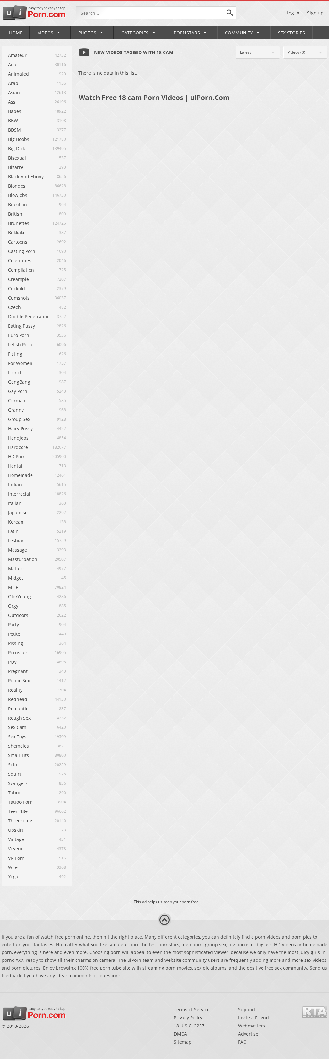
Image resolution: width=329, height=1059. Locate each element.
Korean (15, 522)
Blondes (16, 186)
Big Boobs (18, 139)
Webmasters (251, 1026)
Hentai (15, 466)
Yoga (13, 877)
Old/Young (19, 597)
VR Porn (16, 858)
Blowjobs (17, 195)
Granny (16, 410)
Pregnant (18, 671)
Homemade (20, 475)
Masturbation (22, 559)
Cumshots (19, 298)
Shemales (18, 746)
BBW (13, 120)
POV (12, 662)
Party (13, 625)
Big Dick (16, 148)
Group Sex (19, 419)
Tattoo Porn (20, 802)
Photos (87, 33)
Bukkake (17, 233)
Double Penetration (29, 317)
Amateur (17, 55)
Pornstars (187, 33)
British (15, 214)
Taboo (14, 793)
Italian (15, 503)
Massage (17, 550)
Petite (14, 634)
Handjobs (18, 438)
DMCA (180, 1034)
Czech (14, 307)
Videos (45, 33)
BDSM (14, 130)
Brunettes (18, 223)
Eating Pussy (21, 326)
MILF (13, 587)
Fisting (15, 354)
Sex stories (291, 33)
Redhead (17, 699)
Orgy (13, 606)
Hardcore (18, 447)
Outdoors (18, 615)
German (16, 401)
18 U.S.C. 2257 (189, 1026)
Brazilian (17, 204)
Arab (13, 83)
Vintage (16, 839)
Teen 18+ (18, 811)
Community (239, 33)
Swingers (18, 783)
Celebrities (19, 261)
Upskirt (15, 830)
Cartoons (17, 242)
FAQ (242, 1042)
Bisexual (17, 158)
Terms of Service (191, 1010)
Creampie (18, 279)
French (15, 373)
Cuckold (16, 289)
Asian (14, 92)
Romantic (18, 709)
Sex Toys (17, 737)
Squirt (14, 774)
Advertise (248, 1034)
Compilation (21, 270)
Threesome (20, 821)
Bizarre (15, 167)
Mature (16, 569)
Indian (15, 485)
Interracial (19, 494)
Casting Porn (21, 251)
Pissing (15, 643)
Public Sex (19, 681)
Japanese (18, 513)
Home (15, 33)
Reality (15, 690)
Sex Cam (17, 727)
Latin (13, 531)
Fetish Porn (20, 345)
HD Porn (17, 457)
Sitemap (182, 1042)
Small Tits (18, 755)
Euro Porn (18, 335)
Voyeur (15, 849)
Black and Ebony (26, 176)
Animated (18, 74)
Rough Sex (19, 718)
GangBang (19, 382)
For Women (20, 363)
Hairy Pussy (20, 429)
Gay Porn (17, 391)
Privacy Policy (188, 1018)
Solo (12, 765)
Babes (14, 111)
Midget (15, 578)
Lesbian (16, 541)
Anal (13, 64)
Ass (11, 102)
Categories (134, 33)
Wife (13, 867)
